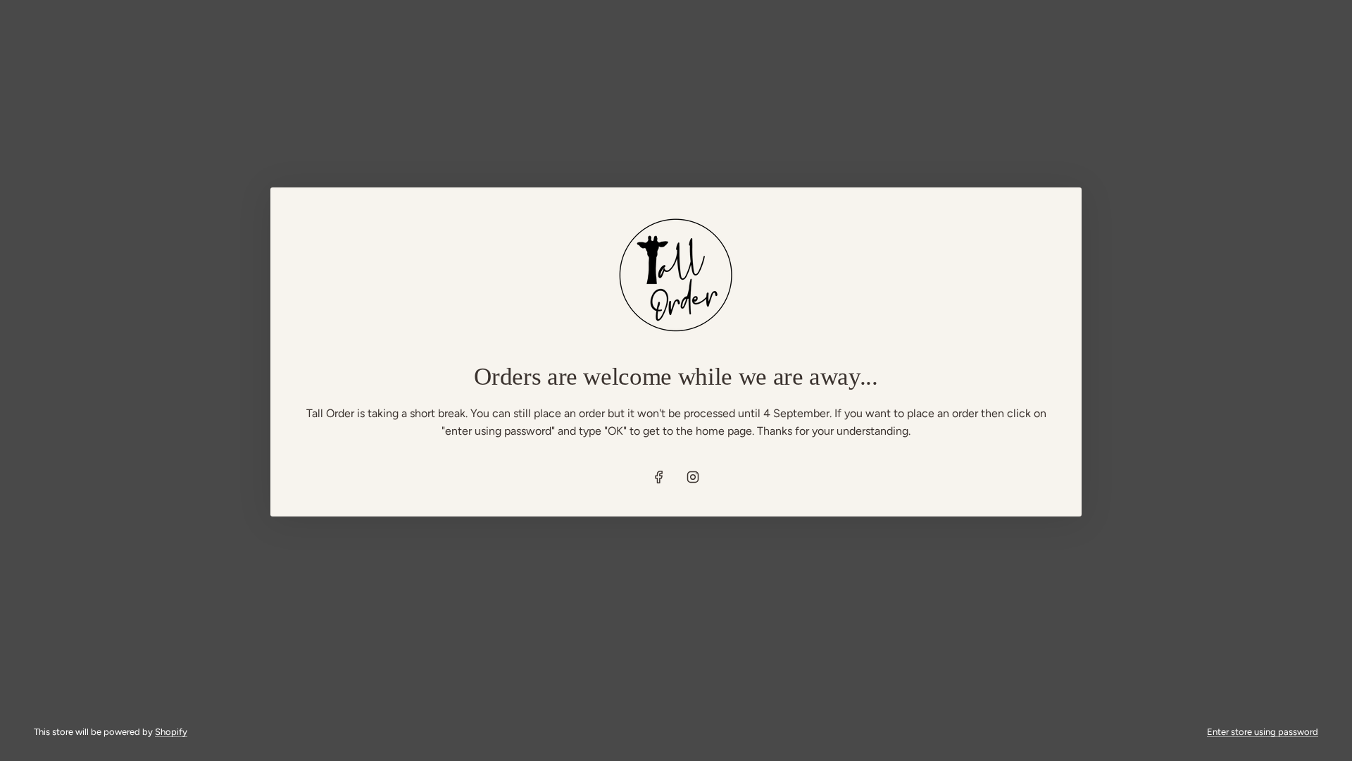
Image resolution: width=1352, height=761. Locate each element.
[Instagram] (692, 477)
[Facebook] (659, 477)
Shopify (171, 731)
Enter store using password (1262, 731)
